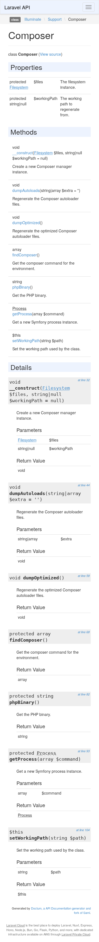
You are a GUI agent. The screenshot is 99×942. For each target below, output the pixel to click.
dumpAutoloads (26, 190)
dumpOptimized (26, 222)
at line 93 (84, 751)
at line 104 (83, 830)
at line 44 (84, 485)
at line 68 (84, 632)
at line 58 (84, 576)
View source (50, 54)
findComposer (24, 254)
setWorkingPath (26, 340)
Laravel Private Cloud (76, 934)
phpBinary (21, 287)
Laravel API (17, 7)
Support (55, 19)
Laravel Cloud (15, 925)
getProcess (22, 313)
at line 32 (84, 380)
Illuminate (32, 19)
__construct (22, 152)
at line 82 (84, 694)
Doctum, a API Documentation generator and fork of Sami (61, 910)
